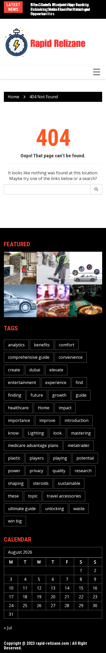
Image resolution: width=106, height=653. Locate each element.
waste (79, 508)
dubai (34, 370)
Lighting (36, 433)
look (57, 433)
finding (14, 395)
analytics (16, 345)
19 (39, 597)
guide (81, 395)
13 (53, 588)
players (37, 458)
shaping (16, 483)
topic (33, 496)
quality (58, 471)
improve (47, 420)
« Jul (8, 628)
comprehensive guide (28, 357)
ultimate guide (22, 508)
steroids (41, 483)
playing (60, 458)
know (13, 433)
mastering (81, 433)
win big (15, 521)
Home (43, 408)
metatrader (79, 445)
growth (59, 395)
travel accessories (64, 496)
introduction (77, 420)
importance (19, 420)
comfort (66, 345)
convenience (71, 357)
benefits (42, 345)
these (13, 496)
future (37, 395)
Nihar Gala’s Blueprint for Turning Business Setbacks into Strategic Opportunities (60, 9)
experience (55, 382)
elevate (56, 370)
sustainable (69, 483)
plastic (14, 458)
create (14, 370)
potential (85, 458)
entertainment (22, 382)
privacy (36, 471)
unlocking (54, 508)
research (83, 471)
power (14, 471)
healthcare (18, 408)
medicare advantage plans (33, 445)
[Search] (96, 189)
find (79, 382)
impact (65, 408)
